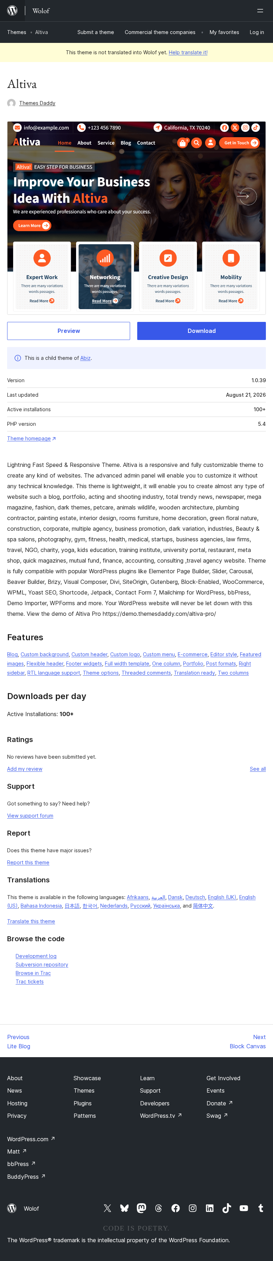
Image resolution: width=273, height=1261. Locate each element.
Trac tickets (30, 981)
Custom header (89, 654)
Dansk (175, 897)
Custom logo (125, 654)
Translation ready (194, 673)
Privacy (17, 1115)
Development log (36, 956)
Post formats (221, 663)
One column (166, 663)
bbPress (21, 1163)
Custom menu (159, 654)
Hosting (17, 1103)
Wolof (31, 1208)
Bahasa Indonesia (41, 906)
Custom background (45, 654)
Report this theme (28, 862)
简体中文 (203, 906)
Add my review (24, 769)
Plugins (83, 1103)
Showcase (87, 1078)
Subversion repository (42, 964)
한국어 (89, 906)
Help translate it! (188, 52)
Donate (220, 1103)
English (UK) (222, 897)
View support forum (30, 816)
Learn (147, 1078)
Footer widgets (84, 663)
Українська (166, 906)
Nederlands (114, 906)
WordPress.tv (161, 1115)
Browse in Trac (33, 973)
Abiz (85, 358)
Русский (140, 906)
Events (216, 1090)
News (14, 1090)
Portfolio (193, 663)
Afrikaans (138, 897)
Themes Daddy (37, 103)
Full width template (127, 663)
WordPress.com (31, 1139)
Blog (12, 654)
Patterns (85, 1115)
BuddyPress (26, 1176)
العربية (158, 897)
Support (150, 1090)
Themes (16, 32)
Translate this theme (31, 921)
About (15, 1078)
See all (258, 769)
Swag (217, 1115)
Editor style (223, 654)
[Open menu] (261, 10)
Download (202, 330)
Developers (155, 1103)
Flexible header (45, 663)
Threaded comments (146, 673)
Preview (69, 330)
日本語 (72, 906)
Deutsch (195, 897)
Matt (17, 1151)
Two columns (233, 673)
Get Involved (224, 1078)
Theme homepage (29, 438)
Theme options (101, 673)
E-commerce (193, 654)
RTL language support (53, 673)
